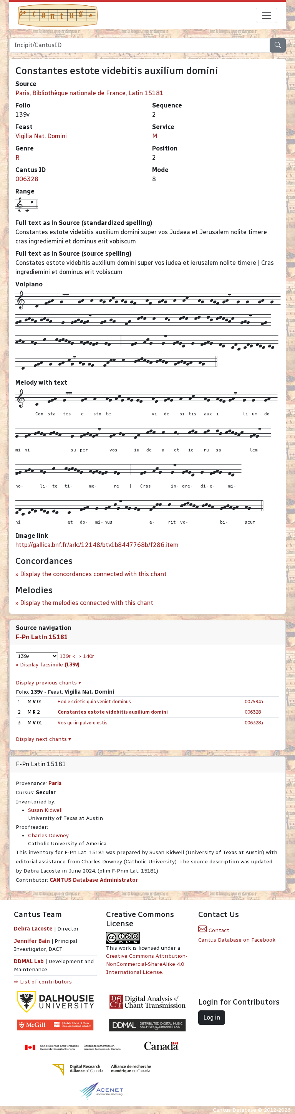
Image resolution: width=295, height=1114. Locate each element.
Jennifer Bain (32, 941)
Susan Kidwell (45, 810)
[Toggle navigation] (266, 15)
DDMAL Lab (29, 961)
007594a (254, 701)
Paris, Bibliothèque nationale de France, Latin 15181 (89, 93)
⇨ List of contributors (43, 981)
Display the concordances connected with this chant (93, 574)
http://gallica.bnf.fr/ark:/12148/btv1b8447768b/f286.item (97, 545)
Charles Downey (48, 835)
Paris (54, 783)
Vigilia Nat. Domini (41, 136)
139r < (67, 656)
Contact (218, 930)
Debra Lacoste (33, 929)
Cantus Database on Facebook (236, 940)
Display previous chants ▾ (48, 682)
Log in (211, 1017)
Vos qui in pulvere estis (83, 723)
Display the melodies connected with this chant (86, 603)
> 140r (86, 656)
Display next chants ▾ (43, 739)
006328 (26, 179)
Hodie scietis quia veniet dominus (94, 701)
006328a (254, 723)
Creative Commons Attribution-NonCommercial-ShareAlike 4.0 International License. (146, 964)
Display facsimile (50, 664)
